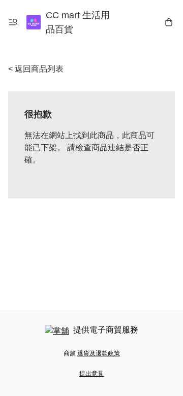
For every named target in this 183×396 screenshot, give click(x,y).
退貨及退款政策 (98, 353)
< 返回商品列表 (36, 68)
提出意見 (91, 373)
